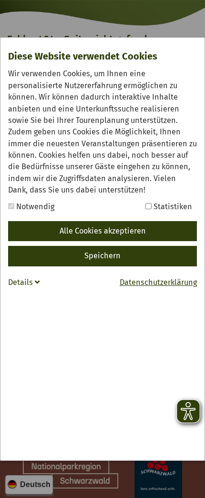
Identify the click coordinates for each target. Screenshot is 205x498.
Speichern (102, 255)
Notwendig (34, 206)
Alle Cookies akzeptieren (103, 230)
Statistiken (172, 206)
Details (21, 282)
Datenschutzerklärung (158, 282)
